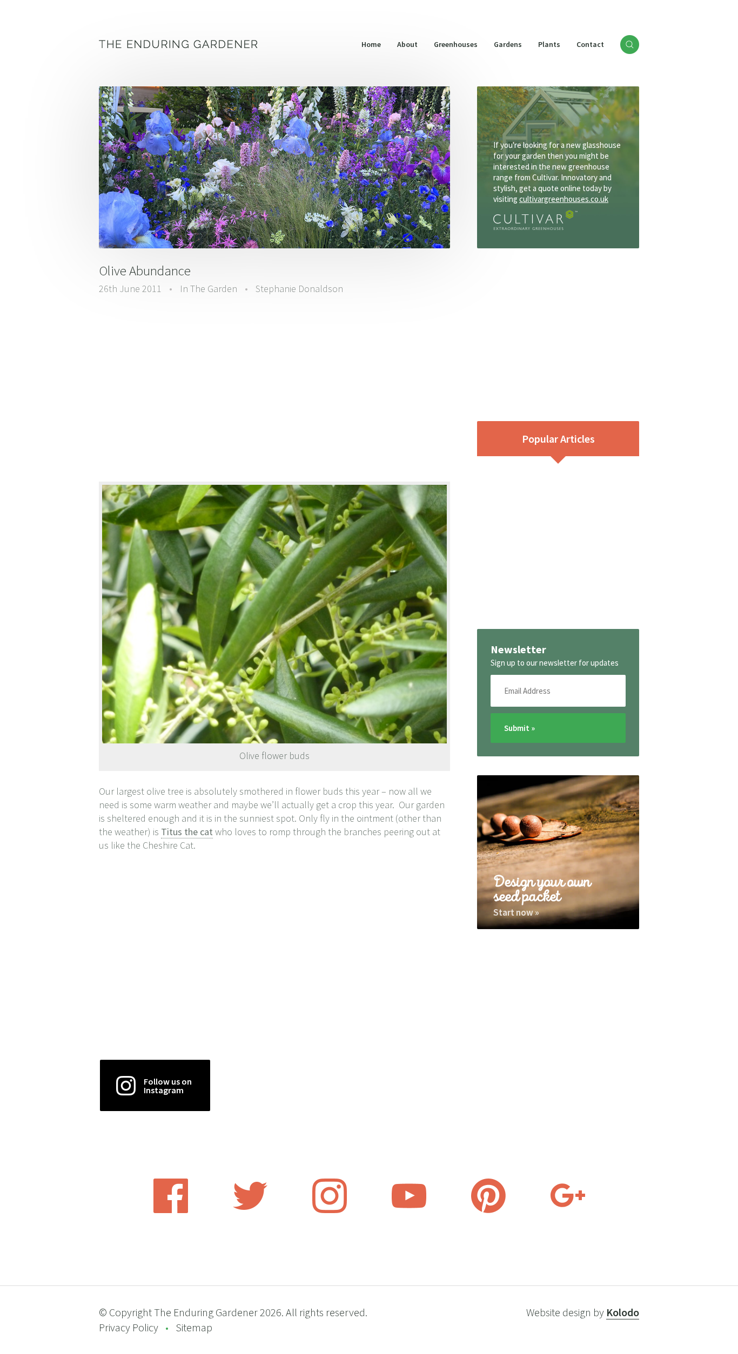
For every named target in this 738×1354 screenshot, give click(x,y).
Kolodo (622, 1312)
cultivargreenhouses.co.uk (563, 199)
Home (371, 44)
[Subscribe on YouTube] (409, 1209)
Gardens (508, 44)
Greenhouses (456, 44)
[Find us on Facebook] (170, 1209)
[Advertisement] (274, 387)
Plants (549, 44)
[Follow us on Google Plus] (568, 1209)
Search (629, 44)
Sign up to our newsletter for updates (555, 663)
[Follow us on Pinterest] (488, 1209)
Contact (590, 44)
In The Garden (208, 288)
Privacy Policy (128, 1327)
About (407, 44)
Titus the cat (187, 831)
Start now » (516, 912)
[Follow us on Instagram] (329, 1209)
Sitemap (194, 1327)
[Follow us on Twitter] (250, 1209)
